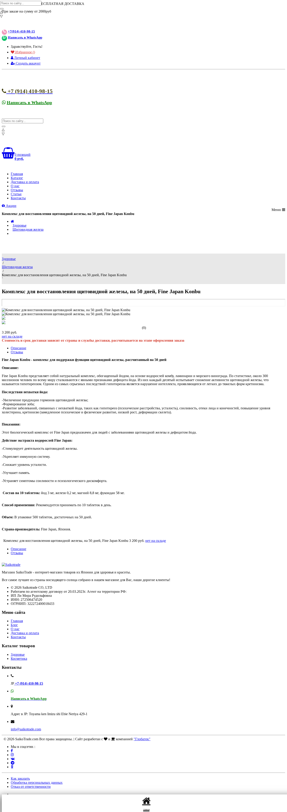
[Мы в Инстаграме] (12, 755)
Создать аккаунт (28, 63)
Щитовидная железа (28, 229)
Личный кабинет (26, 58)
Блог (14, 625)
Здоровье (19, 225)
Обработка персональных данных (37, 782)
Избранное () (24, 52)
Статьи (16, 194)
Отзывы (17, 190)
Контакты (18, 198)
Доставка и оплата (25, 182)
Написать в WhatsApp (25, 37)
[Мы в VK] (13, 759)
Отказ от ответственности (31, 786)
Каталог (17, 178)
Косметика (19, 658)
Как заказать (20, 778)
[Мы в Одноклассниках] (12, 767)
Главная (17, 174)
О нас (15, 186)
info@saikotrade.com (26, 729)
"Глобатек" (142, 739)
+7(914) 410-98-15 (21, 31)
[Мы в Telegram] (12, 763)
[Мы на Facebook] (12, 751)
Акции (10, 206)
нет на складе (12, 336)
